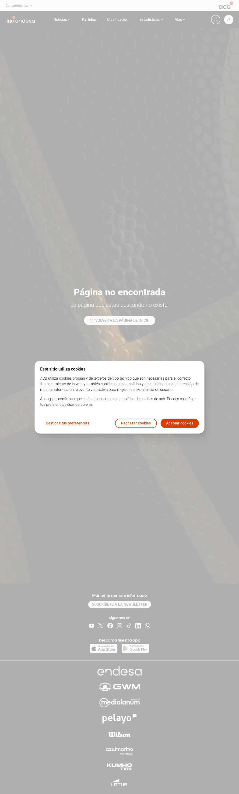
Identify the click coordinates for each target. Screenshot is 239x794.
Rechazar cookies (136, 423)
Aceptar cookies (179, 423)
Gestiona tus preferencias (67, 423)
